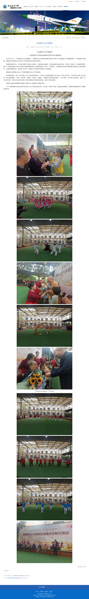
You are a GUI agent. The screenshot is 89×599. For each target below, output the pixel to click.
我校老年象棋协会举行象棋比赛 (14, 577)
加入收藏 (77, 1)
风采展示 (66, 6)
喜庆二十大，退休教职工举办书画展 (15, 575)
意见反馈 (51, 591)
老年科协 (49, 6)
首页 (73, 37)
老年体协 (54, 6)
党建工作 (37, 6)
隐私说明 (46, 591)
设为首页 (71, 1)
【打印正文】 (6, 570)
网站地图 (41, 591)
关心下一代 (43, 6)
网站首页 (26, 6)
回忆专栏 (60, 6)
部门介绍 (31, 6)
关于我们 (37, 591)
